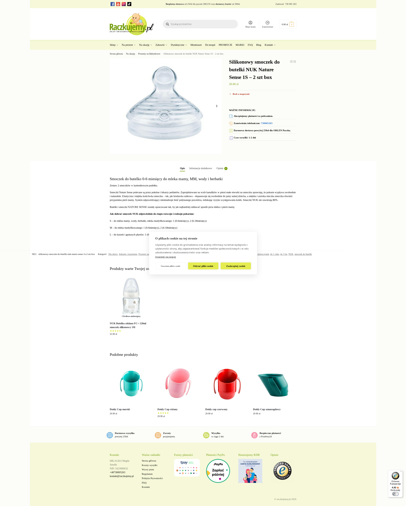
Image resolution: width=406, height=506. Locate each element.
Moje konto (250, 27)
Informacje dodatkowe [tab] (200, 168)
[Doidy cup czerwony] (226, 383)
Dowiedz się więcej (165, 256)
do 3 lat (283, 254)
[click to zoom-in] (166, 106)
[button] (287, 24)
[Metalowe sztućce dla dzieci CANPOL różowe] (294, 61)
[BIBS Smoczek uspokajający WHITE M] (291, 61)
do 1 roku (274, 254)
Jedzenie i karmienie (128, 254)
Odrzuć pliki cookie (203, 266)
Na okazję (130, 54)
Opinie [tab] (221, 168)
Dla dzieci (113, 254)
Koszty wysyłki (149, 465)
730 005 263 (290, 4)
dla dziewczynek (261, 254)
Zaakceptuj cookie (235, 266)
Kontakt (146, 487)
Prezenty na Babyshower (149, 54)
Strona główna (116, 54)
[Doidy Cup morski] (131, 383)
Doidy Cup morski (120, 409)
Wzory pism (148, 469)
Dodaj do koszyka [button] (131, 420)
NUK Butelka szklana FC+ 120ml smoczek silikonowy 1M (128, 325)
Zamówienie (267, 27)
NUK (290, 254)
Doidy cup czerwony (216, 409)
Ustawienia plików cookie (170, 266)
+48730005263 (117, 472)
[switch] (395, 494)
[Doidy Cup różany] (179, 383)
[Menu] (401, 472)
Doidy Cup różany (167, 409)
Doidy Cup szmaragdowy (267, 409)
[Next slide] (216, 106)
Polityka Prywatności (152, 478)
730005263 (266, 123)
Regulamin (147, 474)
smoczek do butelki (303, 254)
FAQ (144, 482)
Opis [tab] (182, 168)
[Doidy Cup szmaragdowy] (274, 383)
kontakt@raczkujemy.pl (122, 476)
